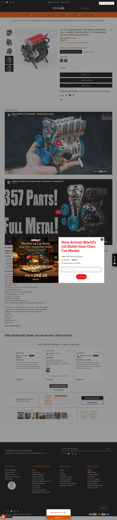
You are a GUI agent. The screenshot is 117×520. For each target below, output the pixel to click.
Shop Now (81, 277)
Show (3, 517)
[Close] (102, 239)
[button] (106, 3)
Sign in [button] (57, 517)
